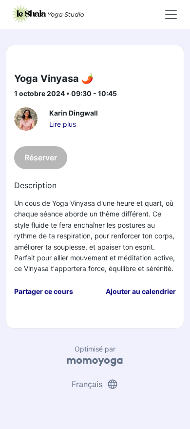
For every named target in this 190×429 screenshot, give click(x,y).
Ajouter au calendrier (141, 291)
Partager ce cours (43, 291)
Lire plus (62, 124)
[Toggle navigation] (171, 14)
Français (95, 384)
